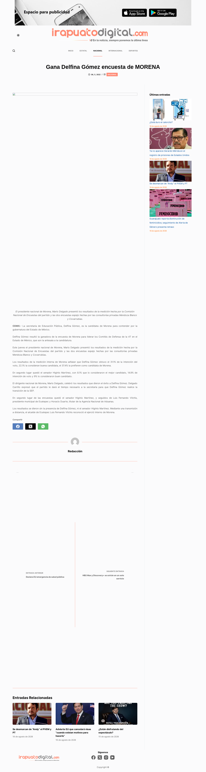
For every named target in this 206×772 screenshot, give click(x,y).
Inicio (70, 51)
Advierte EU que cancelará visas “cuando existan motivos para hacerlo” (73, 732)
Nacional (97, 51)
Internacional (115, 51)
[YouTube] (112, 757)
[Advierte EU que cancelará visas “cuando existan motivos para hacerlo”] (75, 714)
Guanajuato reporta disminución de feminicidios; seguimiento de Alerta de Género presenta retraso (169, 222)
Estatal (83, 51)
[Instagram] (106, 757)
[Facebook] (18, 426)
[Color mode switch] (18, 35)
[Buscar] (14, 51)
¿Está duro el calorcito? (161, 122)
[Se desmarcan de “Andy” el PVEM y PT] (32, 714)
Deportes (133, 51)
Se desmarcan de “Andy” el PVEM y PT (169, 183)
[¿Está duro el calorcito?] (171, 109)
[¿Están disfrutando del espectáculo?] (118, 714)
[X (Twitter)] (30, 426)
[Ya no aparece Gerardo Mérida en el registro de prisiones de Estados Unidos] (171, 138)
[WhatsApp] (43, 426)
